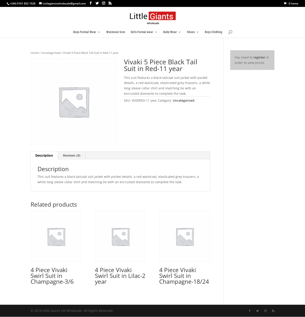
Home (35, 53)
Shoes (191, 32)
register (259, 57)
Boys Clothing (213, 32)
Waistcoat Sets (115, 32)
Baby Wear (170, 32)
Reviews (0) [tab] (71, 155)
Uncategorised (51, 53)
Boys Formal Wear (84, 32)
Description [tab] (44, 155)
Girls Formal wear (142, 32)
